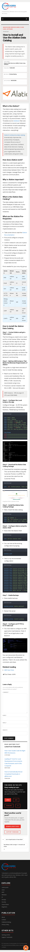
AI (17, 805)
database (16, 121)
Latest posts (5, 887)
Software (10, 29)
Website (5, 730)
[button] (25, 414)
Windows (9, 805)
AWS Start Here (9, 670)
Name (5, 715)
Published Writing (6, 922)
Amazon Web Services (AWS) (11, 27)
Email (5, 722)
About (3, 917)
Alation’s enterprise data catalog (14, 135)
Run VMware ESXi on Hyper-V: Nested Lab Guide (14, 845)
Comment (6, 692)
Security (4, 902)
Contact (4, 919)
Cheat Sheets (5, 904)
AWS (16, 800)
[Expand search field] (26, 19)
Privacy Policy (5, 924)
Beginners (4, 907)
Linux (4, 29)
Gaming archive (6, 935)
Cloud (22, 27)
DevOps (4, 899)
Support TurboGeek (12, 832)
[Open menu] (3, 19)
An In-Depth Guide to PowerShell (14, 839)
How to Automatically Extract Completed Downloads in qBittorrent (13, 774)
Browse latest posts (12, 826)
